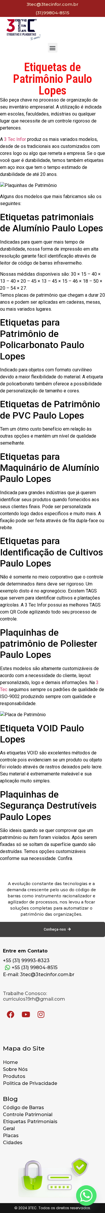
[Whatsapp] (86, 1195)
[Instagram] (40, 1014)
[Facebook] (10, 1014)
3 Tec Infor (15, 139)
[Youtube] (25, 1014)
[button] (52, 48)
